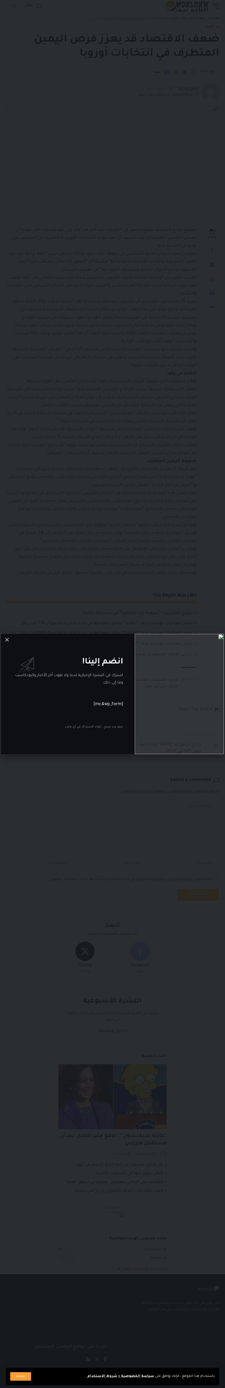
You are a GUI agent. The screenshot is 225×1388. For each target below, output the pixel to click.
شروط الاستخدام (101, 1376)
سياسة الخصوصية (137, 1376)
